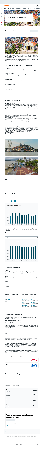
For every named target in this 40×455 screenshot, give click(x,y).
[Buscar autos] (1, 13)
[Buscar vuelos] (1, 9)
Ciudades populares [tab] (10, 419)
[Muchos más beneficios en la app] (1, 16)
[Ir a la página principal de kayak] (7, 5)
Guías (6, 431)
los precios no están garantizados (28, 437)
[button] (2, 5)
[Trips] (1, 19)
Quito (7, 425)
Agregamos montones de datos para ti (13, 442)
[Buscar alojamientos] (1, 11)
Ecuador (9, 431)
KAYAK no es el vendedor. (10, 440)
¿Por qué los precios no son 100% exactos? (14, 444)
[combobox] (21, 235)
